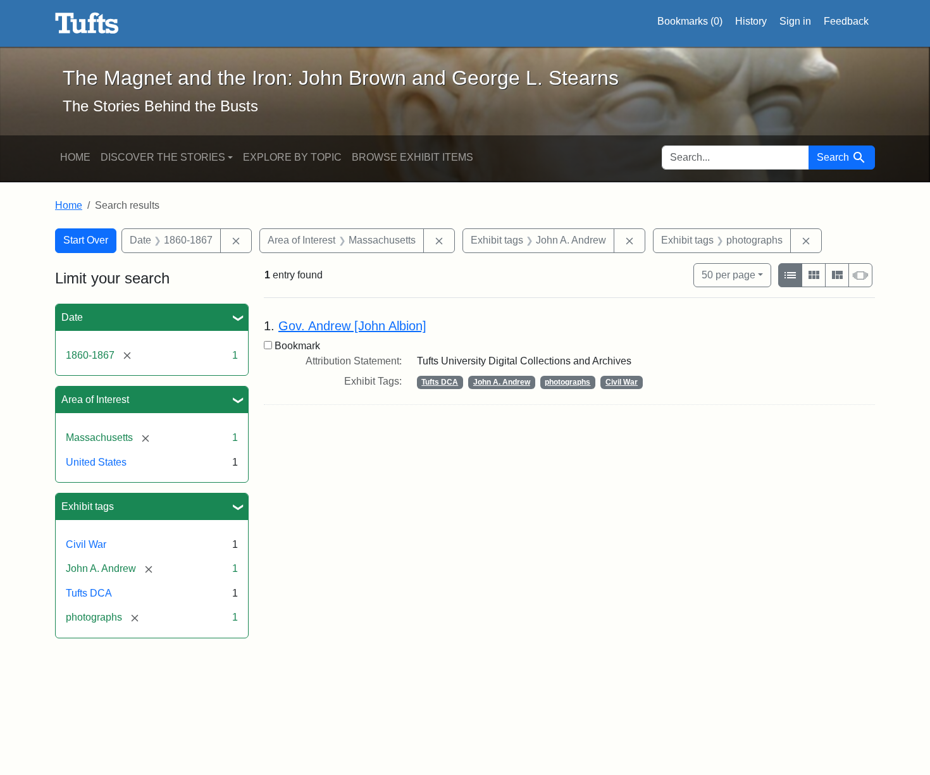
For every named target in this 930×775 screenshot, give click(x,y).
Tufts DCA (89, 593)
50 (728, 274)
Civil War (86, 544)
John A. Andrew (501, 382)
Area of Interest (95, 399)
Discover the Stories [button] (163, 157)
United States (96, 462)
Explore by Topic (292, 157)
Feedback (846, 21)
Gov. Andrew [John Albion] (352, 326)
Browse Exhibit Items (412, 157)
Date (72, 317)
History (751, 21)
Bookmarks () (689, 21)
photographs (567, 382)
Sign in (795, 21)
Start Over (85, 240)
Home (75, 157)
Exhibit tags (87, 506)
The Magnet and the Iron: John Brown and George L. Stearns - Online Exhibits (87, 23)
